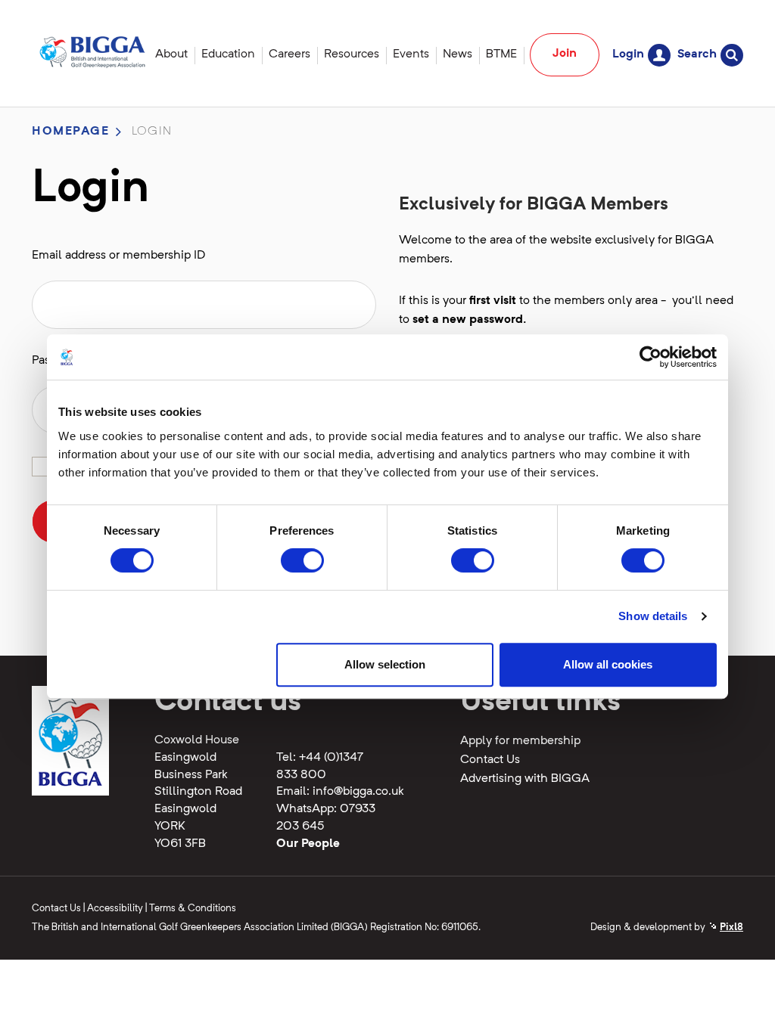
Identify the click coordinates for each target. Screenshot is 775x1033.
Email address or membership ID (118, 256)
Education (228, 54)
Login (628, 54)
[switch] (302, 560)
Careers (289, 54)
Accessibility (115, 909)
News (457, 54)
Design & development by (666, 927)
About (171, 54)
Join (564, 54)
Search (697, 54)
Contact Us (490, 760)
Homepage (71, 132)
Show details (652, 616)
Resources (351, 54)
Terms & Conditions (192, 909)
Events (411, 54)
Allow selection (384, 664)
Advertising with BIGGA (525, 779)
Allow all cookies (607, 664)
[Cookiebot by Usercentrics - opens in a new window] (650, 357)
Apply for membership (520, 741)
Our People (308, 844)
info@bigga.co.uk (358, 792)
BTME (501, 54)
